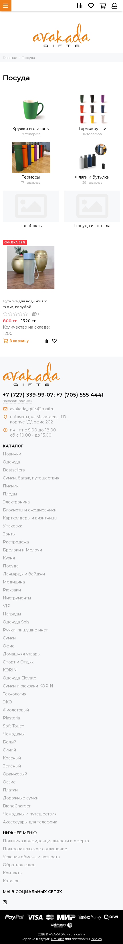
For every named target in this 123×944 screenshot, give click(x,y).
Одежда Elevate (19, 678)
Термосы (31, 177)
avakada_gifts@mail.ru (32, 408)
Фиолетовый (16, 710)
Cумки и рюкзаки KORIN (28, 686)
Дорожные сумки (21, 798)
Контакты (12, 872)
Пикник (11, 486)
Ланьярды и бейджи (24, 574)
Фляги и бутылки (92, 177)
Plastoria (11, 718)
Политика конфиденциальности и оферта (46, 840)
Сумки (9, 638)
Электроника (16, 502)
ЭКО (7, 702)
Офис (8, 646)
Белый (9, 742)
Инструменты (17, 598)
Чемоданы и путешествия (30, 814)
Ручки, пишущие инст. (26, 630)
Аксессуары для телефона (30, 822)
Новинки (12, 454)
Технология (14, 694)
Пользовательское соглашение (35, 848)
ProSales (57, 939)
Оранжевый (15, 774)
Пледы (10, 494)
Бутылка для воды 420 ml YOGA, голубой (25, 304)
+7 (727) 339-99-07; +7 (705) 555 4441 (53, 395)
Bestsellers (14, 470)
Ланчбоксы (31, 225)
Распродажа (16, 542)
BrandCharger (17, 806)
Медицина (14, 582)
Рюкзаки (12, 590)
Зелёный (12, 766)
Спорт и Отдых (18, 662)
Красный (12, 758)
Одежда (11, 462)
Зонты (9, 534)
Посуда (11, 566)
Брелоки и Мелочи (22, 550)
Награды (12, 614)
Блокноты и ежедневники (30, 510)
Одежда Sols (16, 622)
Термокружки (92, 128)
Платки (10, 790)
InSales (96, 939)
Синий (9, 750)
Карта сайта (75, 934)
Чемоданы (14, 734)
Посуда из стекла (92, 225)
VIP (6, 606)
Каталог (11, 880)
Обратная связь (19, 864)
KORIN (10, 670)
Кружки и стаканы (30, 128)
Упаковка (12, 526)
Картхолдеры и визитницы (30, 518)
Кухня (9, 558)
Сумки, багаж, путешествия (31, 478)
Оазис (9, 782)
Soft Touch (13, 726)
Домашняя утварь (21, 654)
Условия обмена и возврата (31, 856)
